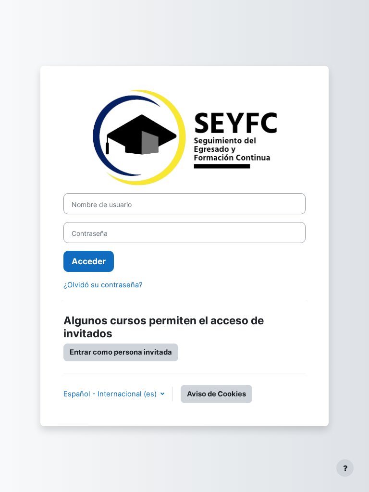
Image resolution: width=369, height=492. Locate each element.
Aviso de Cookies (216, 394)
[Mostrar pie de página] (345, 468)
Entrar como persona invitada (121, 352)
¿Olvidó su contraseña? (103, 285)
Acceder (89, 261)
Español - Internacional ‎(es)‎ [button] (111, 394)
